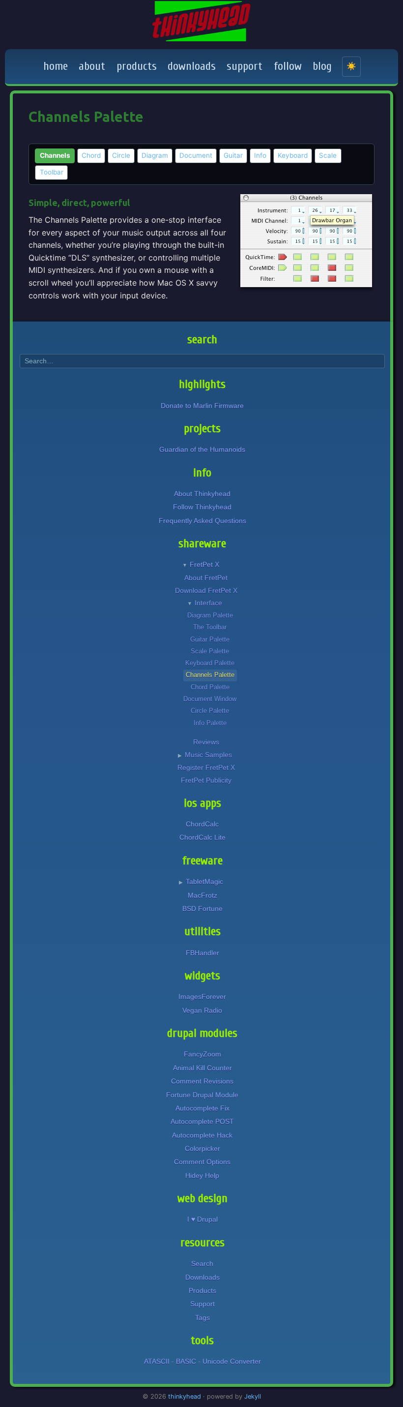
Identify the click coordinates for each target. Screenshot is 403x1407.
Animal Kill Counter (202, 1068)
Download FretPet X (206, 590)
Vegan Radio (202, 1010)
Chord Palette (210, 687)
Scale (328, 155)
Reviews (206, 742)
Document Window (209, 699)
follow (288, 66)
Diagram (155, 155)
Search (202, 1263)
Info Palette (210, 723)
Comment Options (202, 1162)
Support (202, 1304)
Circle (121, 155)
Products (202, 1290)
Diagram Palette (210, 615)
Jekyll (252, 1396)
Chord (91, 155)
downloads (192, 66)
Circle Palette (210, 710)
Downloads (202, 1277)
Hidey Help (202, 1175)
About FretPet (206, 578)
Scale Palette (210, 651)
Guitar (233, 155)
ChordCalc (202, 824)
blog (322, 66)
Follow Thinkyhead (202, 507)
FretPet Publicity (206, 780)
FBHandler (202, 953)
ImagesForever (202, 996)
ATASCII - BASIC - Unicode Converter (202, 1361)
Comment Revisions (202, 1081)
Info (260, 155)
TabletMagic (204, 881)
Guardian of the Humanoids (202, 449)
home (55, 66)
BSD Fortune (202, 908)
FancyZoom (202, 1054)
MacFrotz (202, 895)
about (92, 66)
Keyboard (293, 155)
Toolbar (51, 172)
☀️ (351, 66)
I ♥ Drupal (202, 1219)
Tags (202, 1317)
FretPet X (204, 564)
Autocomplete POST (202, 1121)
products (136, 66)
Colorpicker (202, 1148)
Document (195, 155)
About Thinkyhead (202, 494)
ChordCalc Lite (202, 837)
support (244, 66)
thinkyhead (184, 1396)
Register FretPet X (206, 767)
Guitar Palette (210, 639)
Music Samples (208, 755)
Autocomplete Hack (202, 1135)
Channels (55, 155)
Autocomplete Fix (202, 1108)
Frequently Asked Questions (202, 521)
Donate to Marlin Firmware (202, 406)
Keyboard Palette (209, 663)
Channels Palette (210, 674)
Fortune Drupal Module (202, 1095)
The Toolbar (210, 627)
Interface (208, 603)
